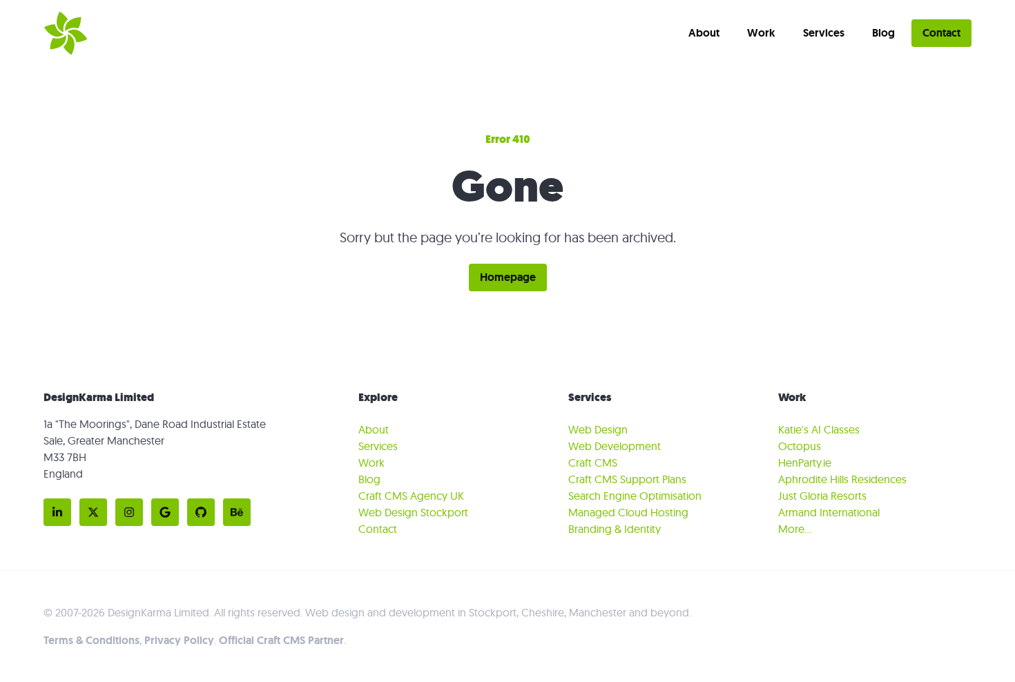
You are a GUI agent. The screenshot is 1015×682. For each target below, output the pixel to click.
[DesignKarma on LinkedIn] (57, 512)
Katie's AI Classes (819, 429)
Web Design (598, 429)
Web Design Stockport (413, 512)
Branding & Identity (614, 529)
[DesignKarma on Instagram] (129, 512)
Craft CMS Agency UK (411, 496)
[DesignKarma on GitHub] (201, 512)
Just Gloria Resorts (822, 496)
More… (795, 529)
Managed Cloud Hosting (628, 512)
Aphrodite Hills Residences (842, 479)
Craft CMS (592, 462)
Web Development (614, 446)
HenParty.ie (804, 462)
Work (761, 33)
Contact (941, 33)
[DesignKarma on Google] (165, 512)
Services (823, 33)
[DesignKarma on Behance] (237, 512)
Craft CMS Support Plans (627, 479)
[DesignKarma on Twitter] (93, 512)
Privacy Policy (179, 640)
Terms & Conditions (91, 640)
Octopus (799, 446)
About (703, 33)
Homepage (508, 277)
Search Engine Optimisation (635, 496)
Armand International (829, 512)
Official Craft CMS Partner (281, 640)
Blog (883, 33)
